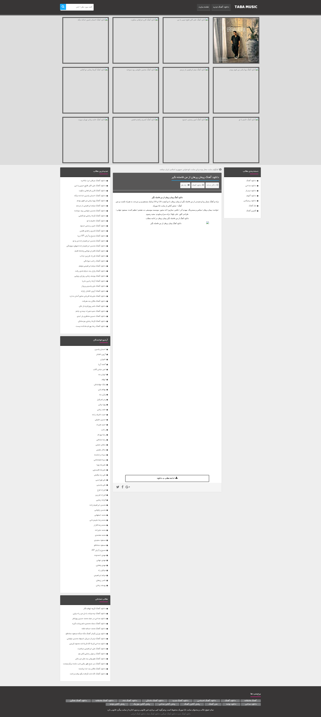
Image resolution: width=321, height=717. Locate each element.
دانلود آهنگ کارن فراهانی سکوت (92, 191)
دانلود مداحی (250, 186)
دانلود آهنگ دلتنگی (155, 701)
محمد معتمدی (100, 535)
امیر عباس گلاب (99, 369)
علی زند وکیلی (100, 475)
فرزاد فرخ (101, 490)
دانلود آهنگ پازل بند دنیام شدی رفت (90, 271)
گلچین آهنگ (251, 211)
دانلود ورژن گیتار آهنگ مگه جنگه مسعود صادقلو (86, 634)
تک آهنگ (252, 206)
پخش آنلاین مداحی (167, 704)
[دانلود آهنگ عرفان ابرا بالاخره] (236, 40)
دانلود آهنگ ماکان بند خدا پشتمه (92, 669)
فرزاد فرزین (100, 495)
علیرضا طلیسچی (99, 470)
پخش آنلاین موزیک (141, 704)
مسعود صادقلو (100, 545)
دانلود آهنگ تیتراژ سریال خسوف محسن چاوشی (86, 639)
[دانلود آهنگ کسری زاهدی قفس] (136, 140)
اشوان (103, 359)
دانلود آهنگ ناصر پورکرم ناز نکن (92, 306)
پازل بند (102, 395)
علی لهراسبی (101, 480)
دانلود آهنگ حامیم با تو (96, 221)
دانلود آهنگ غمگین (78, 701)
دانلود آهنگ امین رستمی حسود (93, 226)
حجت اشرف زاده (99, 415)
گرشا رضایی (101, 500)
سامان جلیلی (101, 445)
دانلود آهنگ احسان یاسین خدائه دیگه (90, 196)
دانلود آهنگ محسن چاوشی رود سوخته (90, 211)
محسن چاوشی (100, 510)
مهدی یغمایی (101, 565)
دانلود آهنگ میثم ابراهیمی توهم (92, 266)
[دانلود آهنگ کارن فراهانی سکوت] (136, 40)
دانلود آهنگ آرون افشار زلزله (93, 291)
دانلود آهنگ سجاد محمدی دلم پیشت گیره (89, 624)
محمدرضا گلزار (100, 525)
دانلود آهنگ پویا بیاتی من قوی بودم (91, 201)
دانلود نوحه (231, 704)
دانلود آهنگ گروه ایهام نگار (94, 609)
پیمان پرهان (169, 197)
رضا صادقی (101, 440)
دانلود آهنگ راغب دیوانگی (95, 261)
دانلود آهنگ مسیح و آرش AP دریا (92, 236)
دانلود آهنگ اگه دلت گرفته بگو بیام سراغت (88, 674)
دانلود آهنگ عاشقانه (105, 701)
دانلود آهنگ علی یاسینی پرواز (93, 286)
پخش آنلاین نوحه (117, 704)
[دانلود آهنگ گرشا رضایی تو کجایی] (85, 90)
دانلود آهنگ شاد (129, 701)
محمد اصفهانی (100, 515)
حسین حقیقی (100, 420)
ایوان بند (102, 374)
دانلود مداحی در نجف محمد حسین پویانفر (89, 619)
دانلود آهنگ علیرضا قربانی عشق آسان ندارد (88, 296)
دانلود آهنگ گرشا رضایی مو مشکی (92, 321)
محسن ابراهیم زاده (98, 505)
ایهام (104, 380)
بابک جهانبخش (100, 385)
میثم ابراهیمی (100, 575)
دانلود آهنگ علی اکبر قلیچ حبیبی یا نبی (90, 186)
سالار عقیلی (101, 450)
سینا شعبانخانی (100, 460)
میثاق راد (102, 570)
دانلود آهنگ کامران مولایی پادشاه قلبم (90, 251)
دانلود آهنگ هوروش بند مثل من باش (90, 659)
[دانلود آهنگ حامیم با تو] (236, 140)
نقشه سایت (204, 7)
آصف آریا (102, 364)
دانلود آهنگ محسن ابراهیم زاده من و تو (89, 241)
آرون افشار (101, 354)
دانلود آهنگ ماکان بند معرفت (94, 301)
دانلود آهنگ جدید (221, 7)
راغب (103, 430)
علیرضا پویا (101, 465)
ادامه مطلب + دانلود (166, 478)
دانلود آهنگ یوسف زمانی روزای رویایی (90, 276)
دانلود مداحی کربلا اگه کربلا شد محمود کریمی (87, 644)
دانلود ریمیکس (250, 201)
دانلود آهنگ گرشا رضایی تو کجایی (92, 216)
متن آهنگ (213, 704)
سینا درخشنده (100, 455)
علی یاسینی (101, 485)
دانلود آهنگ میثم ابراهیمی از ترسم (91, 206)
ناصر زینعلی (101, 580)
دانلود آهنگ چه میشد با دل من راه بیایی (89, 614)
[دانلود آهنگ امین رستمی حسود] (186, 140)
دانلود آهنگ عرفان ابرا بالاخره (93, 181)
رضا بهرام (102, 435)
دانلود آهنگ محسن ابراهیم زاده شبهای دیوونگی (86, 246)
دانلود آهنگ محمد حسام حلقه (94, 629)
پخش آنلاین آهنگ (192, 704)
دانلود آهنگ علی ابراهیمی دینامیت (92, 649)
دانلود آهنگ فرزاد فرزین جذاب (93, 256)
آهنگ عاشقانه (251, 701)
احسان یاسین (100, 349)
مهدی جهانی (101, 560)
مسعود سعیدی (100, 540)
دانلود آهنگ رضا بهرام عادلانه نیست (91, 326)
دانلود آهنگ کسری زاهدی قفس (93, 231)
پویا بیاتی (102, 405)
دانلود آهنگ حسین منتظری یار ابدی (91, 316)
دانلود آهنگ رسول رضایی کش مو (92, 654)
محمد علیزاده (100, 530)
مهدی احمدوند (100, 555)
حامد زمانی (101, 410)
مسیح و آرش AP (99, 550)
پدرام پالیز (101, 400)
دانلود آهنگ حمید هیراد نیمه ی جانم (91, 311)
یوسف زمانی (101, 585)
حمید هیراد (101, 425)
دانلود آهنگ (251, 181)
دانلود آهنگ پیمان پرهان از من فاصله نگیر (195, 177)
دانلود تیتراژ (251, 191)
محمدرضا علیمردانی (98, 520)
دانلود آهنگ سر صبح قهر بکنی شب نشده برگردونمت (84, 664)
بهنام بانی (102, 390)
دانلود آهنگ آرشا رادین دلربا (94, 281)
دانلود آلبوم (251, 196)
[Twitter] (117, 487)
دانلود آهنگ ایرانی (138, 714)
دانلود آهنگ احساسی (206, 701)
